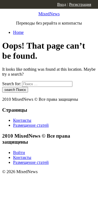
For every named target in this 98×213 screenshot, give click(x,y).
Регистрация (80, 4)
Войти (19, 152)
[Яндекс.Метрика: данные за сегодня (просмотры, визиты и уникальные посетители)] (45, 181)
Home (18, 32)
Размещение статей (31, 125)
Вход (61, 4)
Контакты (22, 120)
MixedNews (49, 13)
